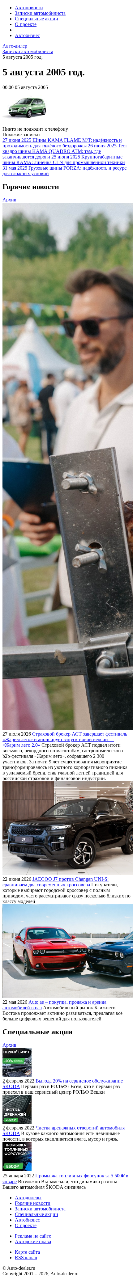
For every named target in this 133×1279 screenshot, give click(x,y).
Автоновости (29, 7)
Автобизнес (27, 35)
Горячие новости (32, 1203)
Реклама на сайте (33, 1236)
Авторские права (33, 1241)
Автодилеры (28, 1197)
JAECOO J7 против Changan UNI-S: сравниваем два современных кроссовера (55, 881)
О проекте (25, 24)
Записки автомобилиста (40, 13)
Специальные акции (36, 18)
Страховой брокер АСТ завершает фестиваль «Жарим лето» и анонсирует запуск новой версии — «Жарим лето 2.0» (64, 739)
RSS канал (26, 1257)
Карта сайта (27, 1252)
